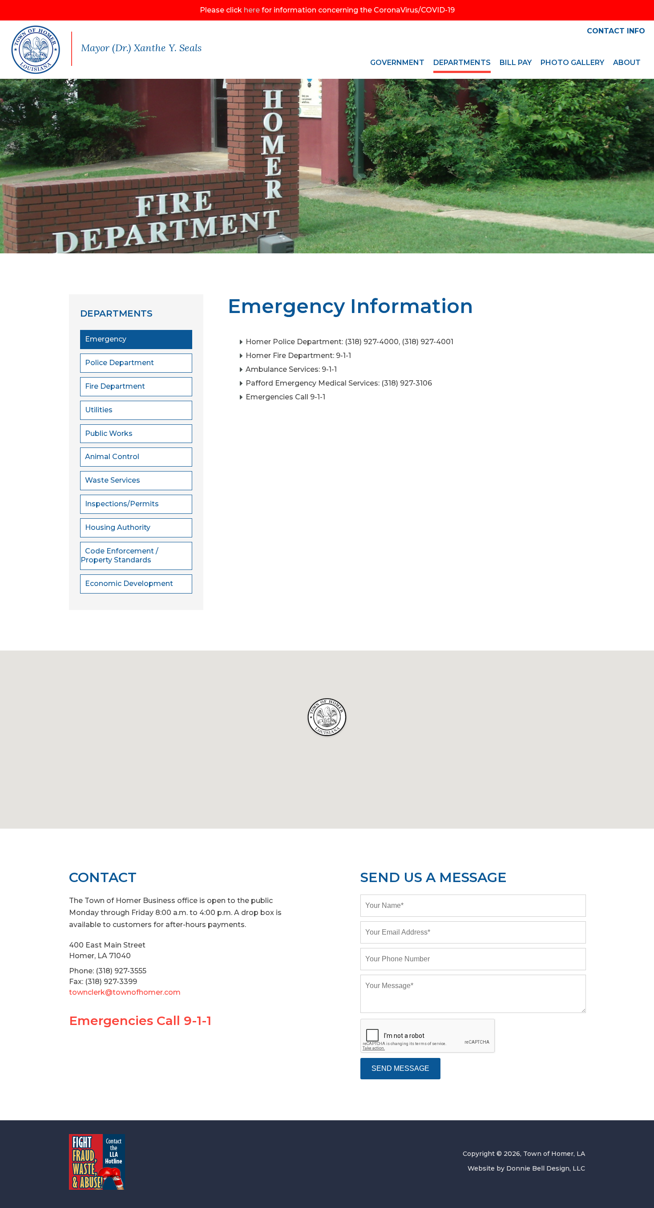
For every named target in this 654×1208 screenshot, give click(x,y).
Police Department (119, 362)
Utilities (99, 410)
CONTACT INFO (616, 31)
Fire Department (115, 386)
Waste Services (112, 480)
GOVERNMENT (397, 62)
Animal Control (112, 456)
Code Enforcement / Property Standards (119, 556)
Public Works (109, 433)
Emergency (105, 339)
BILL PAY (516, 62)
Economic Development (129, 583)
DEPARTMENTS (462, 62)
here (252, 10)
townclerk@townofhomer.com (125, 992)
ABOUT (627, 62)
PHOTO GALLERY (572, 62)
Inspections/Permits (122, 504)
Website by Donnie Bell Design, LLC (526, 1168)
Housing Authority (117, 527)
